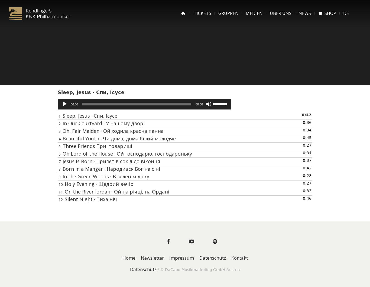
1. (88, 115)
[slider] (220, 103)
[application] (144, 104)
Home (128, 258)
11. (114, 191)
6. (125, 153)
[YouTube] (191, 241)
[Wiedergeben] (64, 104)
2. (102, 123)
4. (117, 138)
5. (95, 146)
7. (109, 161)
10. (96, 184)
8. (109, 169)
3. (111, 131)
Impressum (181, 258)
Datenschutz (212, 258)
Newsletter (152, 258)
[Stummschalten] (209, 104)
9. (104, 176)
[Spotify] (215, 241)
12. (88, 199)
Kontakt (239, 258)
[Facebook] (168, 241)
